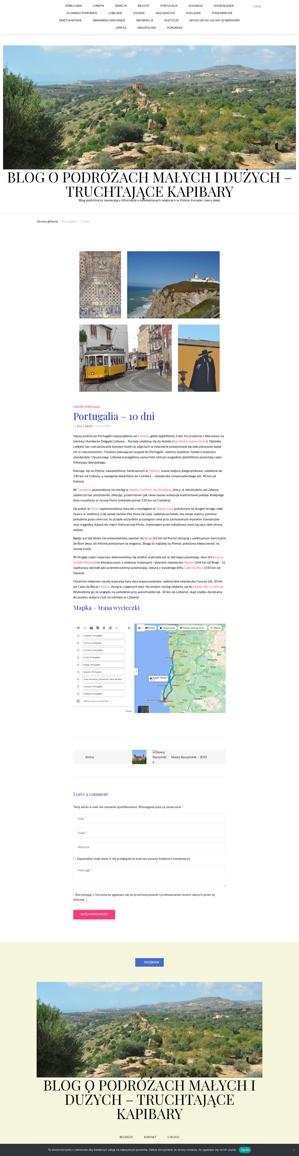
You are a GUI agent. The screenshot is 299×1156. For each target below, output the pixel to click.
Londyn (98, 6)
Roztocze (171, 20)
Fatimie (154, 471)
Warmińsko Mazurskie (109, 20)
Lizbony (143, 436)
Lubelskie (115, 13)
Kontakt (150, 1137)
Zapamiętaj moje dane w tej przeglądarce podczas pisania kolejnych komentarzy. (134, 858)
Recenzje (126, 1137)
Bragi (149, 538)
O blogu (173, 1137)
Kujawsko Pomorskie (82, 13)
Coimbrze (84, 489)
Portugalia (169, 6)
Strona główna (47, 221)
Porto (95, 508)
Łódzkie (139, 13)
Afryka (121, 28)
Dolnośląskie (224, 6)
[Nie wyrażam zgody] (294, 1150)
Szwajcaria (73, 6)
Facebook (151, 962)
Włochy (144, 6)
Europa (78, 407)
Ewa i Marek (85, 426)
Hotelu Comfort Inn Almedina (150, 489)
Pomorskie (175, 28)
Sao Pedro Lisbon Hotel (190, 441)
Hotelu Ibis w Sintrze (208, 586)
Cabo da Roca (194, 567)
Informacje (144, 20)
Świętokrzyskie (70, 20)
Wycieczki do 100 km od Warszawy (215, 20)
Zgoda (245, 1149)
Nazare (189, 562)
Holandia (196, 6)
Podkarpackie (222, 13)
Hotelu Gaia (164, 508)
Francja (121, 6)
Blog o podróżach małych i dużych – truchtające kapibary (149, 183)
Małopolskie (146, 28)
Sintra (104, 586)
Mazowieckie (165, 13)
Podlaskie (193, 13)
